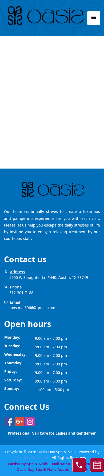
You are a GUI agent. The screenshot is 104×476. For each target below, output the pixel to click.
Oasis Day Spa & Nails (28, 463)
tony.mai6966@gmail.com (32, 307)
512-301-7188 (21, 292)
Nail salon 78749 (67, 463)
